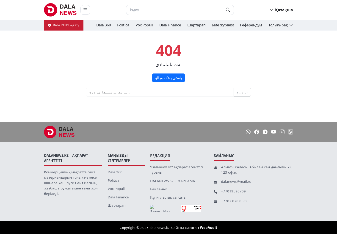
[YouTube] (273, 131)
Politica (123, 25)
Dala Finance (170, 25)
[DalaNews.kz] (59, 132)
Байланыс (158, 189)
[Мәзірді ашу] (85, 10)
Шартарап (196, 25)
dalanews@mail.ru (236, 181)
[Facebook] (256, 131)
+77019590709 (233, 191)
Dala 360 (103, 25)
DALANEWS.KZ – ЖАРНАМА (172, 180)
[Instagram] (282, 131)
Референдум (251, 25)
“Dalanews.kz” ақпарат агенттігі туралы (176, 170)
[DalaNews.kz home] (60, 10)
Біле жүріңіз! (223, 25)
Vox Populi (144, 25)
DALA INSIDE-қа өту (66, 25)
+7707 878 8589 (234, 201)
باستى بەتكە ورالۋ (168, 77)
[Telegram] (265, 131)
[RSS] (290, 131)
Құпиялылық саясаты (168, 197)
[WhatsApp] (248, 131)
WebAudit (208, 227)
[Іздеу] (228, 10)
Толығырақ (278, 25)
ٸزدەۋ (242, 92)
